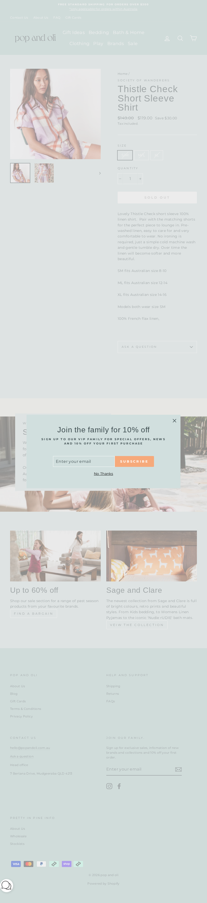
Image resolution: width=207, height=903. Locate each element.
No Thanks (103, 473)
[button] (6, 886)
